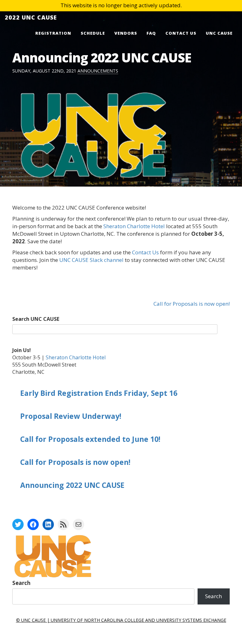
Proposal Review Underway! (70, 416)
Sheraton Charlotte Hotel (134, 226)
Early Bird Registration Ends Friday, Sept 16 (98, 393)
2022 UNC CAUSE (31, 17)
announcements (98, 71)
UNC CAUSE (219, 33)
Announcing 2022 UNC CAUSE (72, 485)
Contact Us (180, 33)
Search (21, 583)
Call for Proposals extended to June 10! (90, 439)
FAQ (151, 33)
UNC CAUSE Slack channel (91, 259)
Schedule (93, 33)
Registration (53, 33)
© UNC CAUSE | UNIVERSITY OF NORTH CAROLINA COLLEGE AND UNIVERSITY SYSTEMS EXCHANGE (121, 620)
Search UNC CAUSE (35, 318)
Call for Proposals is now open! (191, 303)
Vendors (125, 33)
